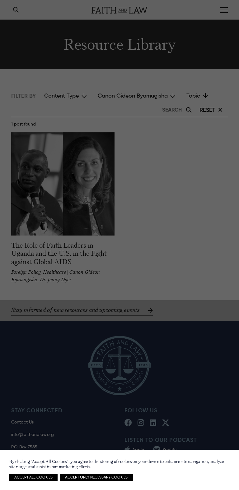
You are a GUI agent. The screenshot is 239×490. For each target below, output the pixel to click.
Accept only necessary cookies (96, 477)
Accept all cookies (33, 477)
